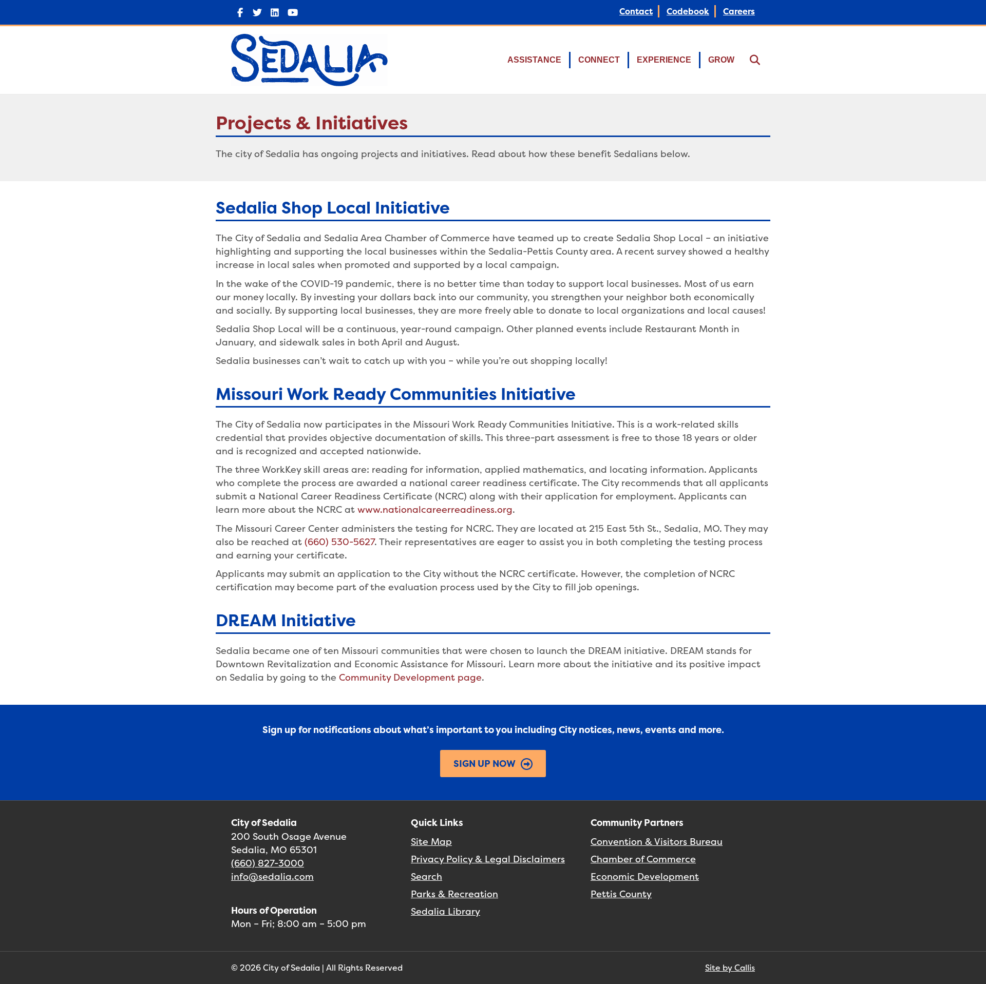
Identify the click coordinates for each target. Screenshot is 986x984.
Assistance (534, 59)
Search (426, 876)
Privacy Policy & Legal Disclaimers (488, 859)
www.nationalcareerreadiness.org (435, 509)
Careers (739, 11)
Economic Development (645, 876)
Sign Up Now (484, 763)
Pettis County (621, 893)
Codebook (688, 11)
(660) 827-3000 (267, 863)
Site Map (431, 841)
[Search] (748, 60)
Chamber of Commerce (643, 859)
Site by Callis (730, 967)
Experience (664, 59)
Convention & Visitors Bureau (657, 841)
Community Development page (410, 677)
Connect (599, 59)
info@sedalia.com (272, 876)
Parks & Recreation (454, 893)
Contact (636, 11)
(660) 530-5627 (339, 541)
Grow (721, 59)
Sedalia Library (445, 911)
